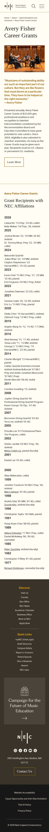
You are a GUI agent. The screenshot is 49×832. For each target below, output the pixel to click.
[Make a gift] (24, 701)
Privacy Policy (24, 811)
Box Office (24, 602)
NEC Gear (24, 670)
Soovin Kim (10, 505)
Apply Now (24, 623)
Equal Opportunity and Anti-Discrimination (26, 799)
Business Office (24, 615)
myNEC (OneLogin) (25, 640)
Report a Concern (24, 653)
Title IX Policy (24, 805)
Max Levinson (11, 492)
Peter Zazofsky (12, 549)
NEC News (25, 606)
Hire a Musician (24, 661)
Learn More (14, 162)
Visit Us (24, 593)
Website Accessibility (24, 793)
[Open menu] (41, 6)
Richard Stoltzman (14, 568)
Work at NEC (24, 619)
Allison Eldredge (13, 533)
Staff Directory (24, 644)
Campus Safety (24, 648)
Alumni (24, 666)
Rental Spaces (24, 657)
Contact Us (24, 771)
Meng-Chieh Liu (12, 451)
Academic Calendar (24, 610)
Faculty (24, 597)
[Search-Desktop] (34, 6)
